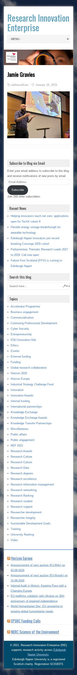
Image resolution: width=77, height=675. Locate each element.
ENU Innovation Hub (23, 339)
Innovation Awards (22, 395)
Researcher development (26, 512)
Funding (16, 362)
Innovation (17, 390)
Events (15, 351)
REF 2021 (17, 445)
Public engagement (22, 440)
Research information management (32, 484)
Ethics (15, 345)
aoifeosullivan (19, 84)
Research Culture (21, 456)
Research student (22, 501)
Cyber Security (20, 328)
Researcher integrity (23, 517)
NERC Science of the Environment (35, 632)
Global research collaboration (29, 367)
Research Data (20, 467)
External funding (21, 356)
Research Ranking (22, 495)
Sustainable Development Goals (30, 523)
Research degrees (22, 473)
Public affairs (19, 434)
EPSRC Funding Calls (25, 621)
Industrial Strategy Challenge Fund (32, 384)
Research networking (24, 490)
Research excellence (24, 479)
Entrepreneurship (21, 334)
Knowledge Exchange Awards (29, 417)
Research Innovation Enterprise (38, 22)
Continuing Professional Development (34, 323)
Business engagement (24, 312)
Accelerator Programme (25, 306)
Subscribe (18, 189)
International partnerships (26, 406)
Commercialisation (22, 317)
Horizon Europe (20, 378)
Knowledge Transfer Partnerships (31, 423)
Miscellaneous (19, 428)
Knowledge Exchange (24, 412)
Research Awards (21, 451)
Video (14, 540)
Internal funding (20, 401)
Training (16, 529)
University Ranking (22, 534)
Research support (22, 506)
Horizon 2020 (19, 373)
